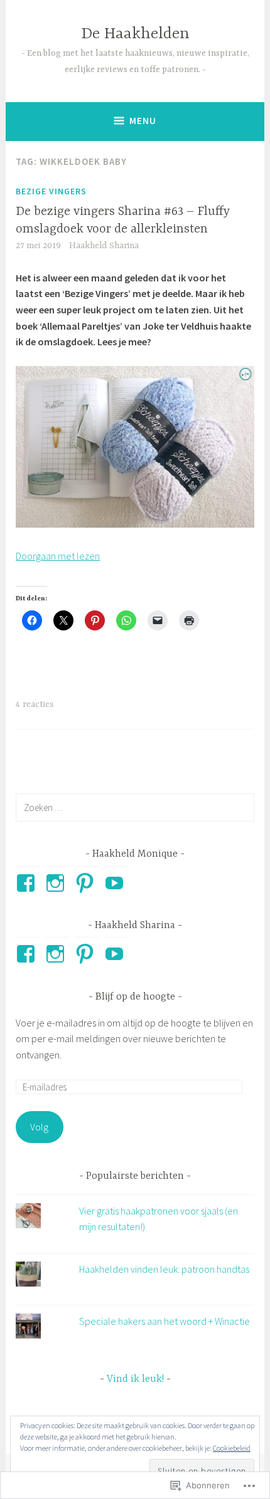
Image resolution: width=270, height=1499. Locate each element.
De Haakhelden (135, 34)
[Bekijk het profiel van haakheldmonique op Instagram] (57, 883)
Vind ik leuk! (135, 1379)
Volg (39, 1126)
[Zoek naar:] (135, 807)
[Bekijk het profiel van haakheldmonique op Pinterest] (87, 883)
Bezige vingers (51, 191)
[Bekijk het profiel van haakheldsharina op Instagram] (57, 954)
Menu (142, 121)
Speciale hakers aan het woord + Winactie (164, 1321)
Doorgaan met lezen (58, 556)
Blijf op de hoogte (135, 997)
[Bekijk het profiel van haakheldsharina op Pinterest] (87, 954)
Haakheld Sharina (104, 246)
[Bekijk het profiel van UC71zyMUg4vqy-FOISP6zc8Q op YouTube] (116, 883)
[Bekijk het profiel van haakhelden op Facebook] (28, 883)
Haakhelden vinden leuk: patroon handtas (164, 1269)
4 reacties (35, 704)
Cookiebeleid (232, 1448)
